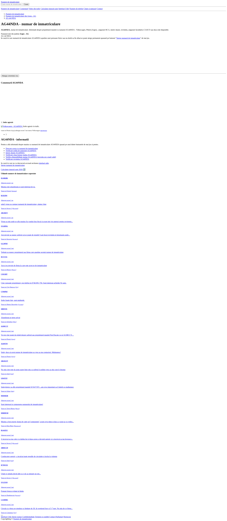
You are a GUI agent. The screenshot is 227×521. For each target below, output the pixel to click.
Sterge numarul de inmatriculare (128, 38)
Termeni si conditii (42, 517)
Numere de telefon (76, 9)
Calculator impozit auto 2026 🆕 (13, 169)
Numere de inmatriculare (10, 9)
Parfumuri (59, 517)
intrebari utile (44, 163)
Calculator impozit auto (49, 9)
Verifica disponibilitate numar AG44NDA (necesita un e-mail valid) (31, 157)
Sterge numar (17, 517)
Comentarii (24, 9)
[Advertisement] (72, 55)
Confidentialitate (28, 517)
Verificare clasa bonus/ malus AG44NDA (21, 155)
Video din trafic (34, 9)
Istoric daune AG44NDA (15, 153)
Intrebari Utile (64, 9)
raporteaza (43, 130)
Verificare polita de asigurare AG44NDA (21, 151)
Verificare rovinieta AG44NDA (17, 159)
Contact (100, 9)
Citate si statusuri (90, 9)
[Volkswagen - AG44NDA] (12, 126)
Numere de (10, 2)
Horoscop (67, 517)
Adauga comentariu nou (10, 76)
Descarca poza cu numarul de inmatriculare (22, 149)
